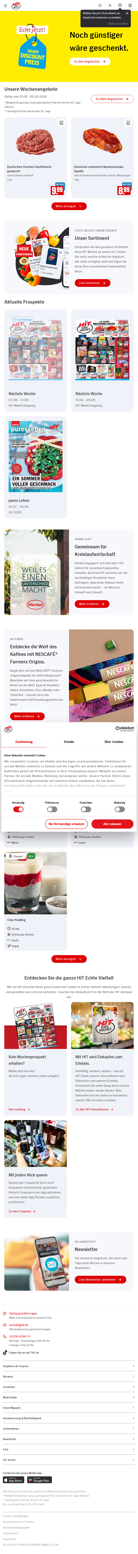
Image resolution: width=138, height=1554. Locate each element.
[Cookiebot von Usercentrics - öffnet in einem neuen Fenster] (118, 729)
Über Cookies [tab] (114, 741)
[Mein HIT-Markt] (120, 5)
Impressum (9, 1538)
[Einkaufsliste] (130, 5)
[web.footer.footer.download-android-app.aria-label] (39, 1479)
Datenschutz (10, 1533)
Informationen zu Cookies (18, 1521)
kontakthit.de (18, 1324)
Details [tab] (69, 741)
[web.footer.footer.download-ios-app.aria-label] (13, 1479)
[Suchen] (100, 5)
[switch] (52, 809)
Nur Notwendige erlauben (66, 824)
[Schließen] (127, 13)
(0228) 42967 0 (19, 1336)
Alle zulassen (112, 824)
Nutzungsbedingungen (16, 1527)
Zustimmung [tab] (24, 741)
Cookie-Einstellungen (15, 1515)
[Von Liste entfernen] (61, 123)
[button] (90, 61)
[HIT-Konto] (110, 5)
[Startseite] (16, 5)
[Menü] (5, 5)
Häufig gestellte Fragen (23, 1313)
